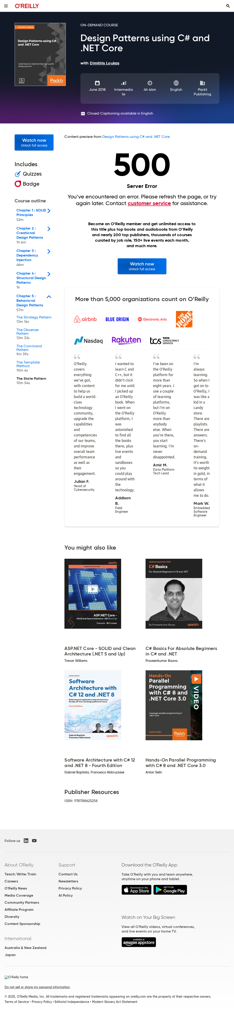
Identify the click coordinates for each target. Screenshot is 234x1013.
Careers (11, 881)
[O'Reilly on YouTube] (34, 840)
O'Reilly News (16, 888)
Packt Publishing (202, 91)
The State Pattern (31, 381)
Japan (10, 954)
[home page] (27, 5)
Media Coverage (19, 895)
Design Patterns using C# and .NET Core (136, 136)
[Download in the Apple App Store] (137, 893)
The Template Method (28, 366)
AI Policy (65, 895)
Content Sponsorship (22, 923)
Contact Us (67, 874)
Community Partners (22, 902)
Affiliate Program (19, 909)
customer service (149, 203)
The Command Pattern (29, 350)
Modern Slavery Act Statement (114, 1002)
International (18, 938)
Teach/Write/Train (20, 874)
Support (66, 865)
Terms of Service (17, 1002)
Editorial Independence (72, 1002)
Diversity (12, 916)
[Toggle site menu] (5, 5)
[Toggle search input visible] (228, 5)
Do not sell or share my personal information (37, 987)
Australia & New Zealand (25, 947)
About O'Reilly (19, 865)
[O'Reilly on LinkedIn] (26, 840)
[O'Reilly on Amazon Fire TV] (139, 946)
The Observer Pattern (27, 334)
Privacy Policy (70, 888)
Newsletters (68, 881)
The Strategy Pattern (33, 319)
